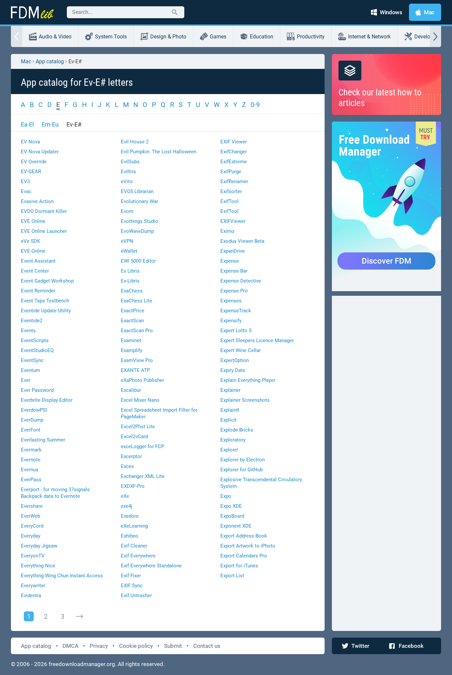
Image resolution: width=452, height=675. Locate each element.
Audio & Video (55, 36)
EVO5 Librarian (137, 191)
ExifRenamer (234, 181)
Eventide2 (31, 321)
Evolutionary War (139, 201)
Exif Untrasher (136, 595)
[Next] (79, 616)
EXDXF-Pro (133, 486)
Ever (25, 380)
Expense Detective (240, 281)
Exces (127, 466)
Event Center (35, 271)
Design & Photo (168, 36)
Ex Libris (130, 271)
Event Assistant (38, 261)
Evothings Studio (139, 221)
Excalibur (131, 390)
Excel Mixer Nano (140, 400)
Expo (225, 496)
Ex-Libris (130, 281)
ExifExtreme (233, 162)
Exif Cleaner (134, 546)
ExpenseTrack (235, 311)
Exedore (130, 516)
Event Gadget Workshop (47, 281)
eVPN (127, 241)
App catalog (50, 61)
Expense (229, 261)
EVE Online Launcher (44, 231)
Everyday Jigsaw (39, 546)
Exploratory (233, 440)
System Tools (111, 36)
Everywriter (33, 586)
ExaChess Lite (136, 301)
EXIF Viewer (233, 142)
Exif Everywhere (138, 556)
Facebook (411, 646)
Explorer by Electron (242, 460)
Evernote (30, 460)
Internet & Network (369, 36)
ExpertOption (234, 360)
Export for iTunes (239, 566)
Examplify (131, 350)
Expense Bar (234, 271)
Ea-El (27, 124)
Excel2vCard (134, 437)
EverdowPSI (34, 410)
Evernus (29, 470)
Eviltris (128, 172)
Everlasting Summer (43, 440)
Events (28, 331)
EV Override (34, 162)
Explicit (228, 420)
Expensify (231, 321)
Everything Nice (38, 566)
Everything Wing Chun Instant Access (62, 576)
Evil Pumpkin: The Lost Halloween (158, 152)
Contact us (206, 646)
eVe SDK (30, 241)
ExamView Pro (137, 360)
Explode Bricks (236, 430)
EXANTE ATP (135, 370)
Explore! (229, 450)
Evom (127, 211)
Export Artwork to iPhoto (247, 546)
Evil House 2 (135, 142)
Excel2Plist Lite (138, 427)
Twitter (360, 646)
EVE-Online (33, 251)
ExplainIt (229, 410)
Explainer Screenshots (245, 400)
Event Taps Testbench (45, 301)
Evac (26, 191)
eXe (125, 496)
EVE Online (33, 221)
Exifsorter (231, 191)
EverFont (30, 430)
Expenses (231, 301)
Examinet (131, 340)
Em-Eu (50, 124)
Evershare (32, 506)
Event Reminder (38, 291)
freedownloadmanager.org (82, 664)
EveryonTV (33, 556)
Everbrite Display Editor (46, 400)
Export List (232, 576)
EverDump (32, 420)
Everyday (30, 536)
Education (261, 36)
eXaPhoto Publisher (142, 380)
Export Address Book (243, 536)
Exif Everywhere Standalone (151, 566)
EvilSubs (130, 162)
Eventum (30, 370)
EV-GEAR (31, 172)
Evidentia (31, 595)
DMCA (70, 646)
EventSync (32, 360)
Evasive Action (37, 201)
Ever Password (37, 390)
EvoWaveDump (137, 231)
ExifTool (229, 201)
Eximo (227, 231)
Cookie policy (136, 646)
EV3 (25, 181)
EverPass (31, 480)
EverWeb (30, 516)
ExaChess (132, 291)
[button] (16, 36)
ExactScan (132, 321)
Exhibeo (129, 536)
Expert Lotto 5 (235, 331)
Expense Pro (234, 291)
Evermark (31, 450)
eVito (127, 181)
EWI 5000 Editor (138, 261)
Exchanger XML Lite (142, 476)
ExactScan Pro (137, 331)
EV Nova (30, 142)
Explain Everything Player (247, 380)
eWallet (129, 251)
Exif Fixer (131, 576)
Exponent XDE (235, 526)
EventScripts (35, 340)
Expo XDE (231, 506)
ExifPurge (230, 172)
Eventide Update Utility (46, 311)
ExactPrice (132, 311)
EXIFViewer (233, 221)
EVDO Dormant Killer (44, 211)
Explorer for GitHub (241, 470)
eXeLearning (134, 526)
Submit (173, 646)
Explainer (230, 390)
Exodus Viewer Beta (242, 241)
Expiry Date (232, 370)
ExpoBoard (232, 516)
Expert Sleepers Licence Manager (257, 340)
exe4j (126, 506)
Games (218, 36)
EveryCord (32, 526)
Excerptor (131, 456)
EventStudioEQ (37, 350)
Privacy (99, 646)
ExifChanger (233, 152)
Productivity (311, 36)
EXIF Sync (132, 586)
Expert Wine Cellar (240, 350)
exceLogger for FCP (142, 446)
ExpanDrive (232, 251)
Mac (26, 61)
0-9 (255, 105)
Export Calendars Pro (243, 556)
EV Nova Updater (40, 152)
